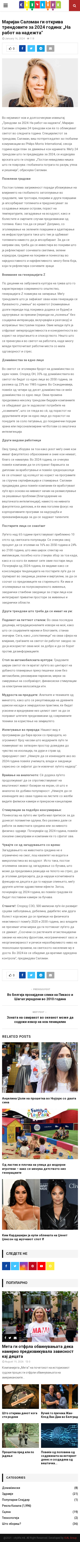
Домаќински (11, 1487)
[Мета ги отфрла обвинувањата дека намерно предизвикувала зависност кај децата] (40, 1316)
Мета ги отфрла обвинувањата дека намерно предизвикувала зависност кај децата (38, 1351)
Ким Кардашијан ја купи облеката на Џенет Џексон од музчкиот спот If (34, 1237)
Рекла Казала (11, 1505)
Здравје (7, 1493)
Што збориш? (11, 1523)
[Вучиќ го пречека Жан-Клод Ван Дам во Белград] (59, 1396)
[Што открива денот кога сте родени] (20, 1396)
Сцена (6, 1511)
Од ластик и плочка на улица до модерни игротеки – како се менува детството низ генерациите (34, 1169)
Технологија (10, 1517)
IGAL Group (70, 1537)
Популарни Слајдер (16, 1499)
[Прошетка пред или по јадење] (20, 1435)
